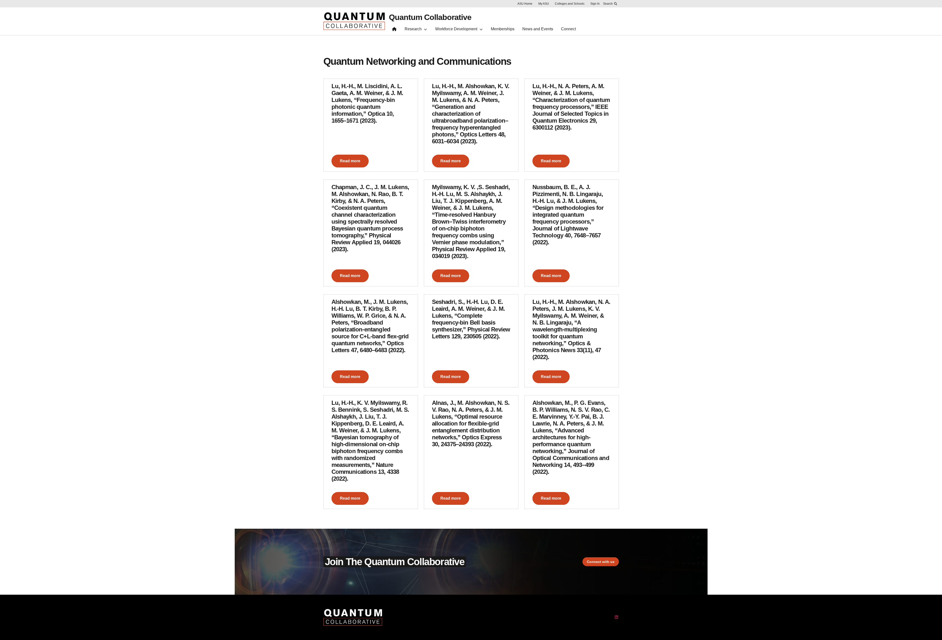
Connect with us (600, 562)
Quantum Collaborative (430, 17)
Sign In (595, 3)
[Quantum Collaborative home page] (394, 30)
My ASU (543, 3)
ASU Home (524, 3)
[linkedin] (616, 617)
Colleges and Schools (569, 3)
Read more (350, 161)
